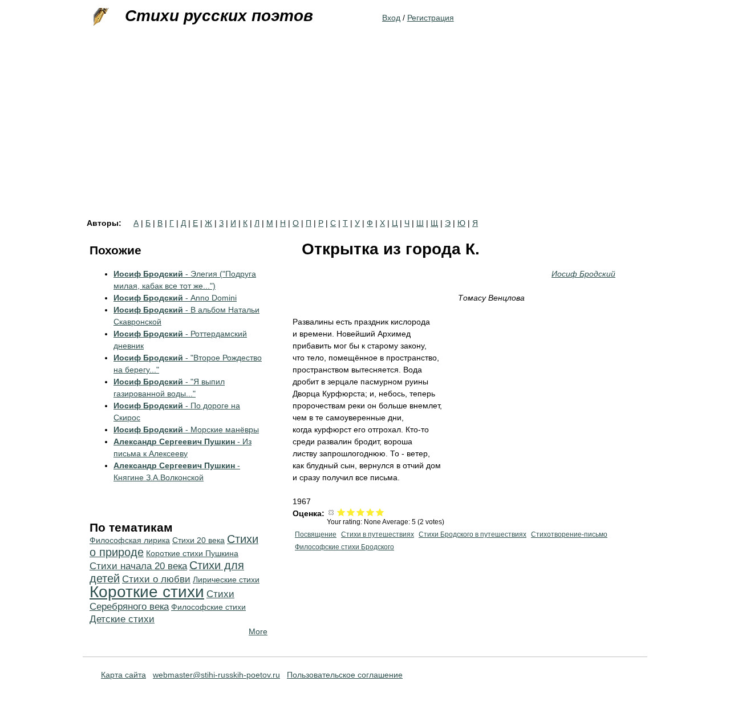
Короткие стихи (147, 592)
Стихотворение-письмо (569, 534)
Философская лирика (130, 540)
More (258, 631)
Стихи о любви (156, 579)
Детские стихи (122, 619)
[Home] (100, 17)
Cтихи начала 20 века (138, 566)
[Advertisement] (365, 133)
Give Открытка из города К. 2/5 (351, 512)
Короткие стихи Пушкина (192, 553)
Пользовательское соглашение (345, 674)
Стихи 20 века (198, 540)
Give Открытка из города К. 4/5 (370, 512)
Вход (391, 17)
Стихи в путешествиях (377, 534)
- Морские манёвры (186, 429)
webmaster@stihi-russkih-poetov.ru (216, 674)
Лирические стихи (226, 579)
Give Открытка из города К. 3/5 (361, 512)
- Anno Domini (175, 297)
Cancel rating (331, 512)
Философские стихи (208, 606)
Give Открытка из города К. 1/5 (341, 512)
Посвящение (315, 534)
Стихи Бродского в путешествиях (472, 534)
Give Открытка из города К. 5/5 (380, 512)
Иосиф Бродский (583, 273)
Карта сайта (123, 674)
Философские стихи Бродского (344, 547)
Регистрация (430, 17)
